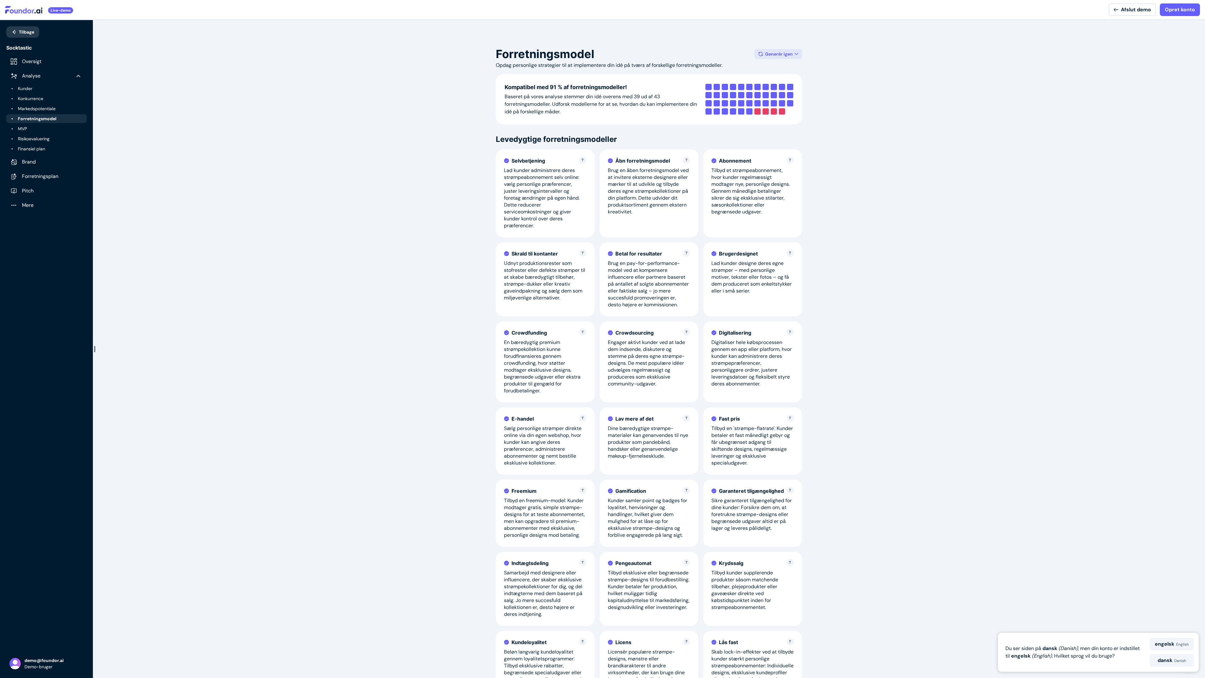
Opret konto (1180, 9)
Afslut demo (1136, 9)
